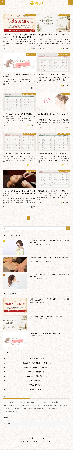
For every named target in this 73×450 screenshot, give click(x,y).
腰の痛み (28, 408)
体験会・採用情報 (37, 385)
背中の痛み (8, 408)
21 (44, 218)
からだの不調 (37, 380)
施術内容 (35, 405)
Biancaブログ (37, 358)
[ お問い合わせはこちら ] (36, 438)
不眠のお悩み (32, 402)
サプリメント (9, 402)
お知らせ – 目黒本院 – (37, 376)
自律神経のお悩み (40, 408)
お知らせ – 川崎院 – (37, 372)
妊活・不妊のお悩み (10, 405)
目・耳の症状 (47, 405)
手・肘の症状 (24, 405)
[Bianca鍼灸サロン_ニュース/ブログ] (36, 3)
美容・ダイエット (60, 405)
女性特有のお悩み (54, 402)
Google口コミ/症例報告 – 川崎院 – (37, 363)
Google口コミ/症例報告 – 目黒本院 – (37, 367)
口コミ (42, 402)
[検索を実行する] (68, 228)
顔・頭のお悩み (54, 408)
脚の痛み (18, 408)
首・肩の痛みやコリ (11, 411)
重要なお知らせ (37, 389)
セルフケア (20, 402)
